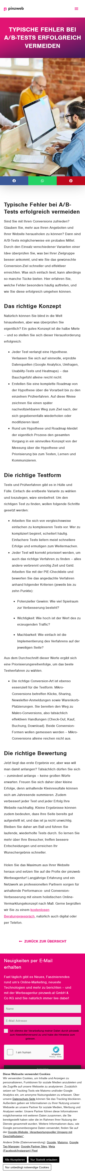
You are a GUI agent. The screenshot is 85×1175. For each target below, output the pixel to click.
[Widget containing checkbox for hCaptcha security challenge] (34, 1052)
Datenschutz (17, 1038)
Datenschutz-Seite (23, 1098)
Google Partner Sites (34, 1146)
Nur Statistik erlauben (43, 1159)
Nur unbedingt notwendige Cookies (27, 1167)
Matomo (63, 1142)
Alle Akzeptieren (15, 1159)
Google (51, 1142)
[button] (14, 180)
